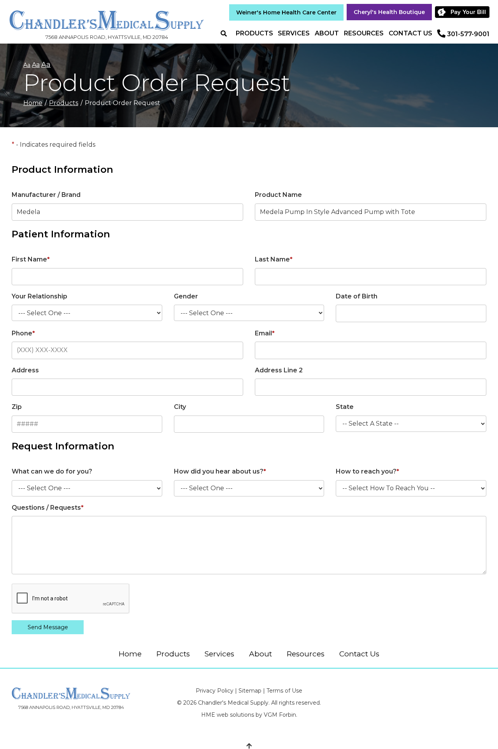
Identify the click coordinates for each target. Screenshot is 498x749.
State (345, 406)
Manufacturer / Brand (46, 194)
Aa (26, 64)
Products (254, 33)
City (180, 406)
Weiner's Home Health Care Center (286, 12)
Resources (364, 33)
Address (25, 370)
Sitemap (249, 690)
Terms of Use (284, 690)
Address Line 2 (279, 370)
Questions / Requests (48, 507)
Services (294, 33)
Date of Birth (356, 296)
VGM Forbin (280, 714)
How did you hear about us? (220, 471)
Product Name (278, 194)
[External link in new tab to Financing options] (463, 12)
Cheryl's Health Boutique (389, 12)
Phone (23, 333)
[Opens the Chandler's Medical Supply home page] (71, 694)
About (327, 33)
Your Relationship (39, 296)
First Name (31, 259)
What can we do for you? (52, 471)
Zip (17, 406)
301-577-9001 (468, 34)
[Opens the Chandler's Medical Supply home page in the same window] (106, 16)
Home (32, 103)
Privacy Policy (214, 690)
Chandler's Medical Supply (233, 702)
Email (265, 333)
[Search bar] (227, 33)
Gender (186, 296)
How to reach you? (367, 471)
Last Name (274, 259)
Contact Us (410, 33)
